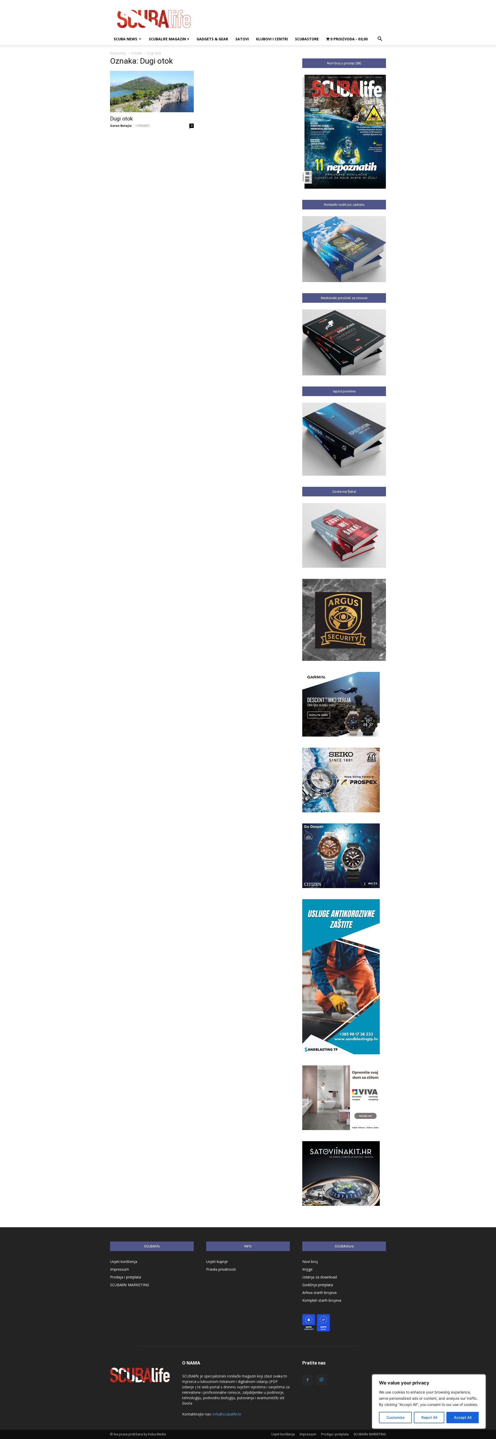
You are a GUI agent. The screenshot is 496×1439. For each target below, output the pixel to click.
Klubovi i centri (272, 38)
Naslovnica (118, 53)
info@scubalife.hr (227, 1414)
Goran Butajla (121, 125)
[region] (429, 1401)
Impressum (119, 1269)
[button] (380, 39)
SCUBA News (125, 38)
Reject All (429, 1417)
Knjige (307, 1269)
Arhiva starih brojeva (319, 1292)
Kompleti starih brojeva (321, 1300)
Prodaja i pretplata (125, 1277)
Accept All (462, 1417)
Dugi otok (121, 119)
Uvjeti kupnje (217, 1261)
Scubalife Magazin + (169, 38)
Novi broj (310, 1261)
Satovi (242, 38)
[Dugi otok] (152, 91)
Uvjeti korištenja (123, 1261)
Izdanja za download (319, 1277)
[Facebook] (307, 1380)
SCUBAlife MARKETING (129, 1284)
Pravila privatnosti (221, 1269)
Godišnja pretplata (317, 1284)
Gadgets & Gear (212, 38)
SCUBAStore (307, 38)
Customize (395, 1417)
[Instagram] (321, 1380)
